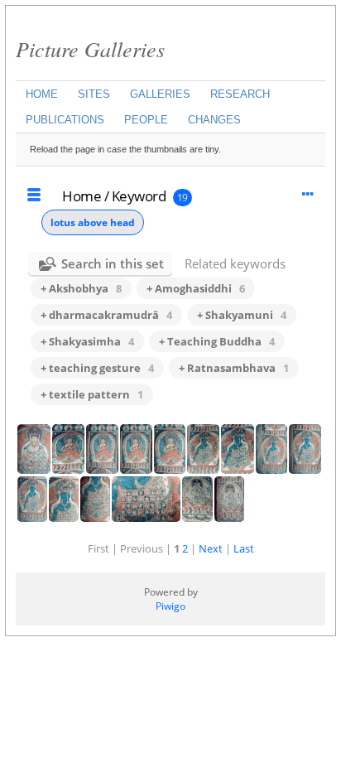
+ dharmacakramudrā (106, 314)
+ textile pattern (92, 394)
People (146, 119)
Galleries (160, 94)
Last (243, 548)
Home (42, 94)
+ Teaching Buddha (217, 341)
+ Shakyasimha (87, 341)
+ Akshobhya (81, 288)
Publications (65, 119)
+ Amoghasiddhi (195, 288)
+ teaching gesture (97, 367)
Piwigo (170, 606)
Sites (94, 94)
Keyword (139, 195)
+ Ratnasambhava (234, 367)
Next (211, 548)
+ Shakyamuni (241, 314)
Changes (214, 119)
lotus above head (92, 222)
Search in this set (112, 263)
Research (240, 94)
